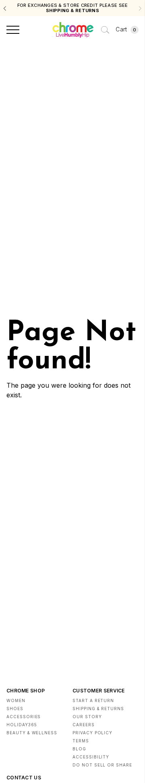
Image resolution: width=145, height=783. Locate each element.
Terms (80, 740)
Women (15, 700)
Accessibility (90, 756)
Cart (126, 29)
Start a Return (93, 700)
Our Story (87, 716)
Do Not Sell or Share (102, 764)
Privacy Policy (92, 732)
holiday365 (21, 724)
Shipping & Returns (98, 708)
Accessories (23, 716)
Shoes (14, 708)
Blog (79, 748)
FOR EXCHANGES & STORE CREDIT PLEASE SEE (72, 8)
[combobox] (105, 29)
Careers (83, 724)
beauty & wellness (31, 732)
